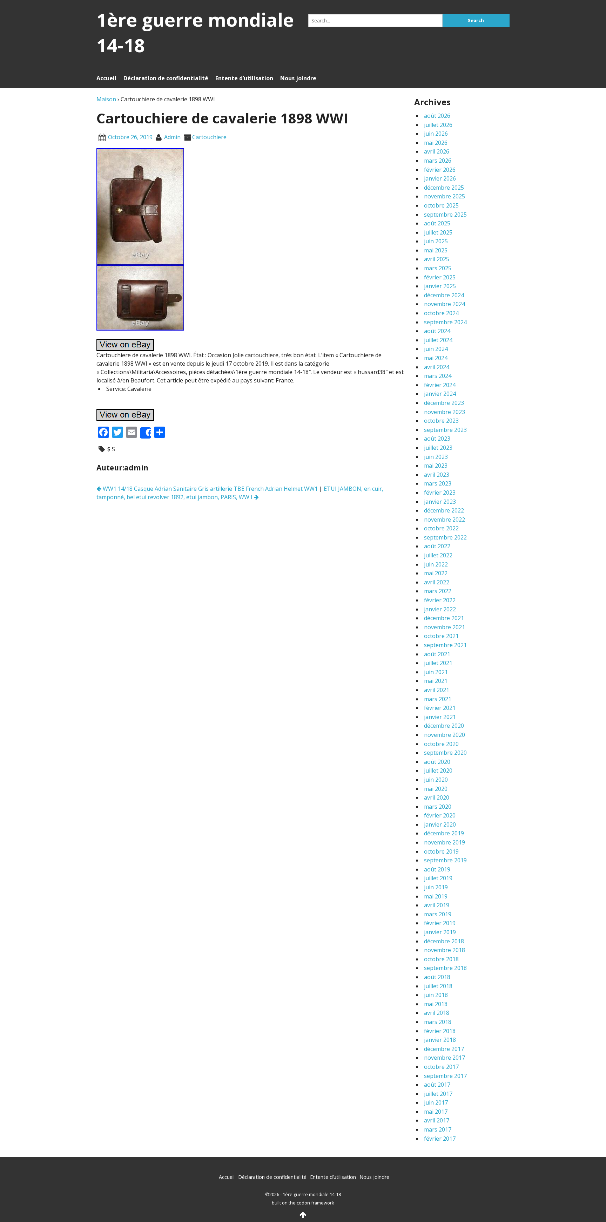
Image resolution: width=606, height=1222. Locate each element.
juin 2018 (436, 995)
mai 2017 (435, 1111)
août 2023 (437, 438)
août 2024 (437, 331)
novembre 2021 (444, 627)
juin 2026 (436, 133)
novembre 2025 (444, 196)
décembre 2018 (444, 941)
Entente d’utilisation (244, 78)
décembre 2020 (444, 725)
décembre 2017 (444, 1049)
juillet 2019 (438, 878)
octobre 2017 (441, 1067)
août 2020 (437, 762)
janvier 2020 (440, 824)
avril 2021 (436, 690)
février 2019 (440, 923)
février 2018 (440, 1031)
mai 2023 (435, 465)
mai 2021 (435, 681)
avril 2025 (436, 259)
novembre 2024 (444, 304)
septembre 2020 (445, 752)
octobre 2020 (441, 744)
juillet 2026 (438, 125)
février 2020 (440, 815)
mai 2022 (435, 573)
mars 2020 (437, 806)
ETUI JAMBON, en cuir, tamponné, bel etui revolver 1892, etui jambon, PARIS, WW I (239, 493)
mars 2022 (437, 591)
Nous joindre (298, 78)
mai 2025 (435, 250)
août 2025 (437, 223)
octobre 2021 (441, 636)
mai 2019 (435, 896)
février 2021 (440, 708)
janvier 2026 (440, 178)
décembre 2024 (444, 295)
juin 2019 (436, 887)
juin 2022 (436, 564)
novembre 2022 (444, 519)
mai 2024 (435, 358)
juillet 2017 (438, 1094)
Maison (106, 99)
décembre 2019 (444, 833)
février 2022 (440, 600)
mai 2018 (435, 1004)
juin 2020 (436, 779)
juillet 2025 (438, 232)
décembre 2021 (444, 618)
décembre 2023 (444, 403)
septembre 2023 (445, 430)
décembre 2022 (444, 510)
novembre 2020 (444, 735)
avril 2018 (436, 1013)
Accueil (106, 78)
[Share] (146, 433)
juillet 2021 (438, 663)
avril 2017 (436, 1120)
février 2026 (440, 170)
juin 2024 (436, 349)
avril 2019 (436, 905)
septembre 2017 (445, 1076)
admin (172, 137)
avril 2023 (436, 474)
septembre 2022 (445, 537)
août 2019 (437, 869)
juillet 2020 (438, 770)
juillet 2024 (438, 340)
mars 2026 (437, 160)
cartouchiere (209, 137)
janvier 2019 (440, 932)
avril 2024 (436, 367)
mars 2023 (437, 483)
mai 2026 (435, 143)
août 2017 (437, 1084)
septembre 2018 (445, 968)
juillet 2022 (438, 555)
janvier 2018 (440, 1040)
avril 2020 (436, 797)
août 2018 (437, 977)
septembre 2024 (445, 322)
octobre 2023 (441, 421)
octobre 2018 (441, 959)
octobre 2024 (441, 313)
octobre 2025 (441, 205)
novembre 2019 (444, 842)
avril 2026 (436, 151)
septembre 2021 (445, 645)
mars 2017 (437, 1129)
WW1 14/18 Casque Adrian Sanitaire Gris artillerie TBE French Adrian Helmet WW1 (209, 489)
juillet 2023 (438, 448)
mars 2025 (437, 268)
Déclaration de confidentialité (165, 78)
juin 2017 (436, 1102)
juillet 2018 (438, 986)
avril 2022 (436, 582)
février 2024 (440, 385)
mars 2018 (437, 1022)
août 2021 (437, 654)
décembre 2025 (444, 187)
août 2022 (437, 546)
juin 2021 (436, 672)
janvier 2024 (440, 394)
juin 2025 (436, 241)
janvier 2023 (440, 501)
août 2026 (437, 116)
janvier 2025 (440, 286)
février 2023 (440, 492)
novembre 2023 (444, 412)
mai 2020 (435, 789)
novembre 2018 (444, 950)
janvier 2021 (440, 717)
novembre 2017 (444, 1057)
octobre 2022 (441, 528)
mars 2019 (437, 914)
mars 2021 (437, 699)
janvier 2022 (440, 609)
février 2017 (440, 1138)
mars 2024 (437, 376)
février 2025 (440, 277)
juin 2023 (436, 457)
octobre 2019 (441, 851)
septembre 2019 (445, 860)
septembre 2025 (445, 214)
